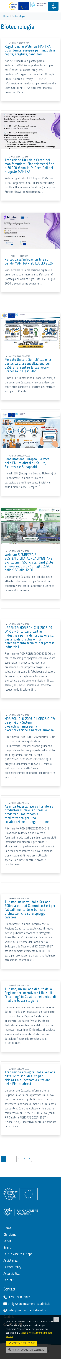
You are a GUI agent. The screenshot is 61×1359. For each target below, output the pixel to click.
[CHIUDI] (56, 1319)
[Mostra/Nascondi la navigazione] (5, 6)
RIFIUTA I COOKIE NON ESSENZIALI (27, 1350)
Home (6, 16)
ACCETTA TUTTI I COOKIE (23, 1343)
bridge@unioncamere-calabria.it (28, 1304)
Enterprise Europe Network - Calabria (24, 1314)
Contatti (9, 1289)
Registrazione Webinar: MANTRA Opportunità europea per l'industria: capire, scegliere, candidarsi (30, 50)
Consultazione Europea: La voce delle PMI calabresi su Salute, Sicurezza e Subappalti (27, 463)
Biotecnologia (18, 16)
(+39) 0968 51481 (18, 1297)
